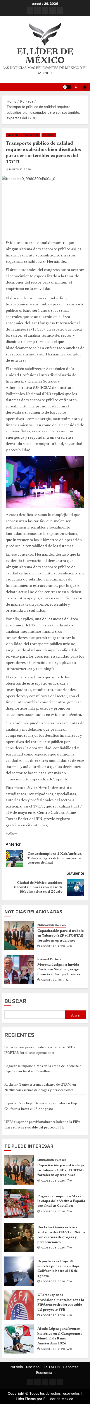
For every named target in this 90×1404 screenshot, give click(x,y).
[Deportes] (52, 10)
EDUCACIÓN (45, 925)
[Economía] (60, 10)
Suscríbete (84, 87)
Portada (48, 134)
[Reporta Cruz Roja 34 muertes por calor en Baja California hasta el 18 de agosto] (19, 1271)
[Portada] (30, 10)
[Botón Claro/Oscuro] (67, 87)
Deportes (70, 1367)
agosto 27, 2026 (52, 979)
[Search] (76, 87)
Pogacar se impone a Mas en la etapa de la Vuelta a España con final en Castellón (61, 1201)
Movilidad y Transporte (23, 134)
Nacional (43, 959)
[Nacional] (37, 10)
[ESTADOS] (45, 10)
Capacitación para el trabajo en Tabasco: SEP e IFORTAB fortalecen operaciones (60, 935)
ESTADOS (52, 1367)
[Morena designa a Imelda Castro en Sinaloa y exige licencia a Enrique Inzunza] (19, 969)
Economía (44, 1373)
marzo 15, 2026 (20, 169)
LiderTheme (26, 1399)
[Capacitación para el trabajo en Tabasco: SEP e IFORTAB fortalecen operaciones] (19, 935)
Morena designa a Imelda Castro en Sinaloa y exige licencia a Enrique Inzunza (58, 969)
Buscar (15, 1001)
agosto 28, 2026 (53, 946)
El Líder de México (45, 56)
